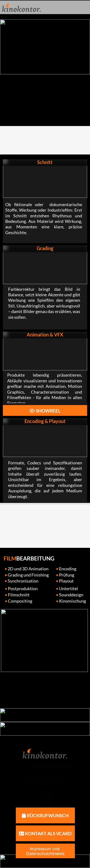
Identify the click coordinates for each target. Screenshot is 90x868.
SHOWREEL (47, 410)
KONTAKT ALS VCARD (48, 833)
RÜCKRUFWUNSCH (47, 815)
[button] (45, 798)
